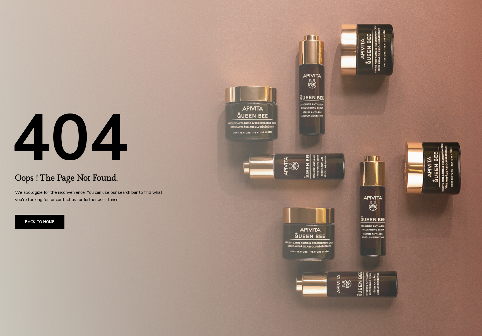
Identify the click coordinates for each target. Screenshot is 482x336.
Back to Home (39, 221)
